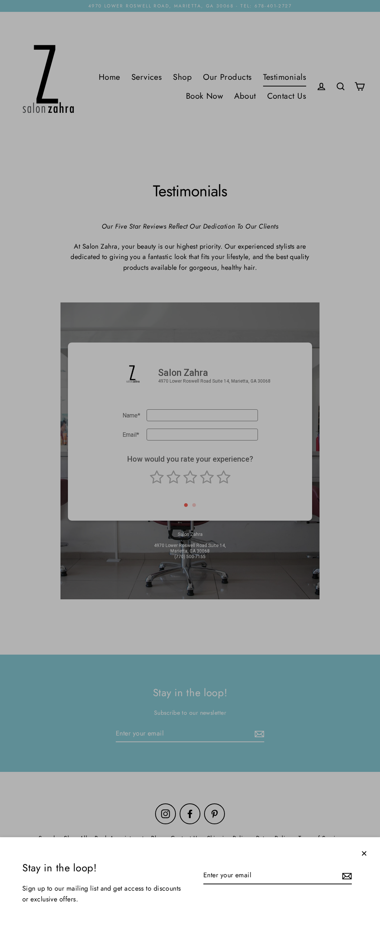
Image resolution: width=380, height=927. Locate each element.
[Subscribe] (346, 875)
